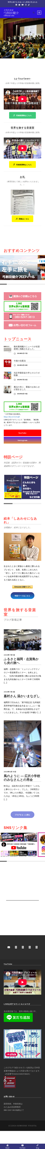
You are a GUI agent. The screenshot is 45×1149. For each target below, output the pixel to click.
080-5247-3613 (10, 1110)
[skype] (30, 947)
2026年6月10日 (10, 772)
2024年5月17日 (22, 353)
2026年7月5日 (9, 655)
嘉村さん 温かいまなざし (22, 696)
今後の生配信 (20, 361)
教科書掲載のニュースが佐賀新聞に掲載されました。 (27, 347)
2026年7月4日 (9, 692)
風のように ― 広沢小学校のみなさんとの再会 (22, 777)
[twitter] (37, 947)
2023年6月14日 (22, 394)
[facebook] (16, 947)
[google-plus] (23, 947)
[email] (9, 947)
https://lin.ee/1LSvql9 (12, 417)
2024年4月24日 (22, 365)
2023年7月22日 (22, 380)
